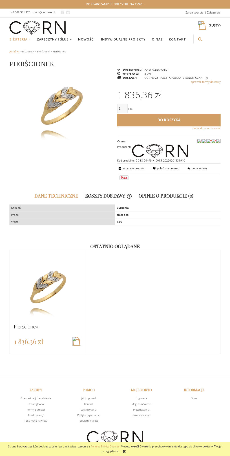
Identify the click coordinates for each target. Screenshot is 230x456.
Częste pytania (89, 409)
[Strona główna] (37, 28)
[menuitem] (22, 39)
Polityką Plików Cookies (105, 446)
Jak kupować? (88, 398)
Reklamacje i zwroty (36, 420)
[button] (130, 168)
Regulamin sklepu (89, 420)
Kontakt (88, 404)
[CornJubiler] (62, 12)
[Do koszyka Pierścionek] (76, 341)
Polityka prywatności (88, 415)
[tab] (57, 195)
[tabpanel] (115, 214)
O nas (194, 398)
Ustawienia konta (141, 415)
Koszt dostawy (36, 415)
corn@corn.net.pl (44, 12)
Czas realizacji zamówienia (36, 398)
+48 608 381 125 (19, 12)
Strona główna (36, 404)
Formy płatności (36, 409)
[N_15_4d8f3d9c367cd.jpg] (61, 107)
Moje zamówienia (141, 404)
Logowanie (141, 398)
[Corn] (160, 151)
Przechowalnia (141, 409)
